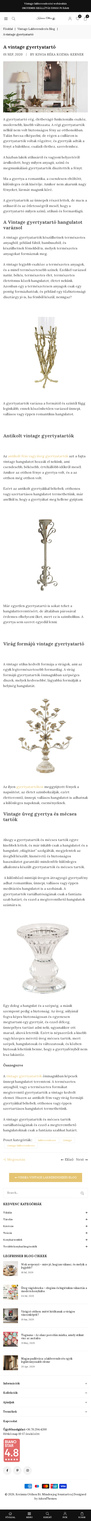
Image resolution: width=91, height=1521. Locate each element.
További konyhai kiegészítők (20, 1246)
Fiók (65, 1517)
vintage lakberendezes (21, 1145)
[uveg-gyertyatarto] (45, 955)
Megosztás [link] (16, 1159)
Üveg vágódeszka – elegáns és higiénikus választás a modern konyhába (54, 1289)
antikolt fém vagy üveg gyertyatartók (38, 456)
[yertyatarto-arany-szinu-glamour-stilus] (45, 352)
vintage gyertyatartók (24, 1076)
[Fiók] (70, 18)
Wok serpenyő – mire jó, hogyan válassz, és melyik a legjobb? (54, 1266)
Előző (69, 1159)
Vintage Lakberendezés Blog (36, 29)
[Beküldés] (83, 1193)
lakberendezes (47, 1140)
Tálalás (7, 1212)
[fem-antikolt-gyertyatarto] (45, 555)
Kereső (47, 1517)
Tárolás (8, 1219)
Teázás (7, 1232)
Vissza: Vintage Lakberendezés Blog (47, 1177)
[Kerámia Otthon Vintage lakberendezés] (45, 18)
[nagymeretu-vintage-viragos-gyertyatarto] (45, 736)
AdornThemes (47, 1498)
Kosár (82, 1517)
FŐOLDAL (10, 1517)
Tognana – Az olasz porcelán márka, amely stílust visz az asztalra (52, 1336)
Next (80, 1159)
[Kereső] (13, 18)
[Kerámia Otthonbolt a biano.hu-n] (11, 1450)
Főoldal (8, 29)
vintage (67, 1140)
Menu (29, 1517)
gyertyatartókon (30, 787)
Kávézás (8, 1226)
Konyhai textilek (12, 1239)
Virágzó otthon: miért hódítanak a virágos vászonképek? (48, 1313)
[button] (6, 18)
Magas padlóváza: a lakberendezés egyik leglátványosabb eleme (47, 1360)
